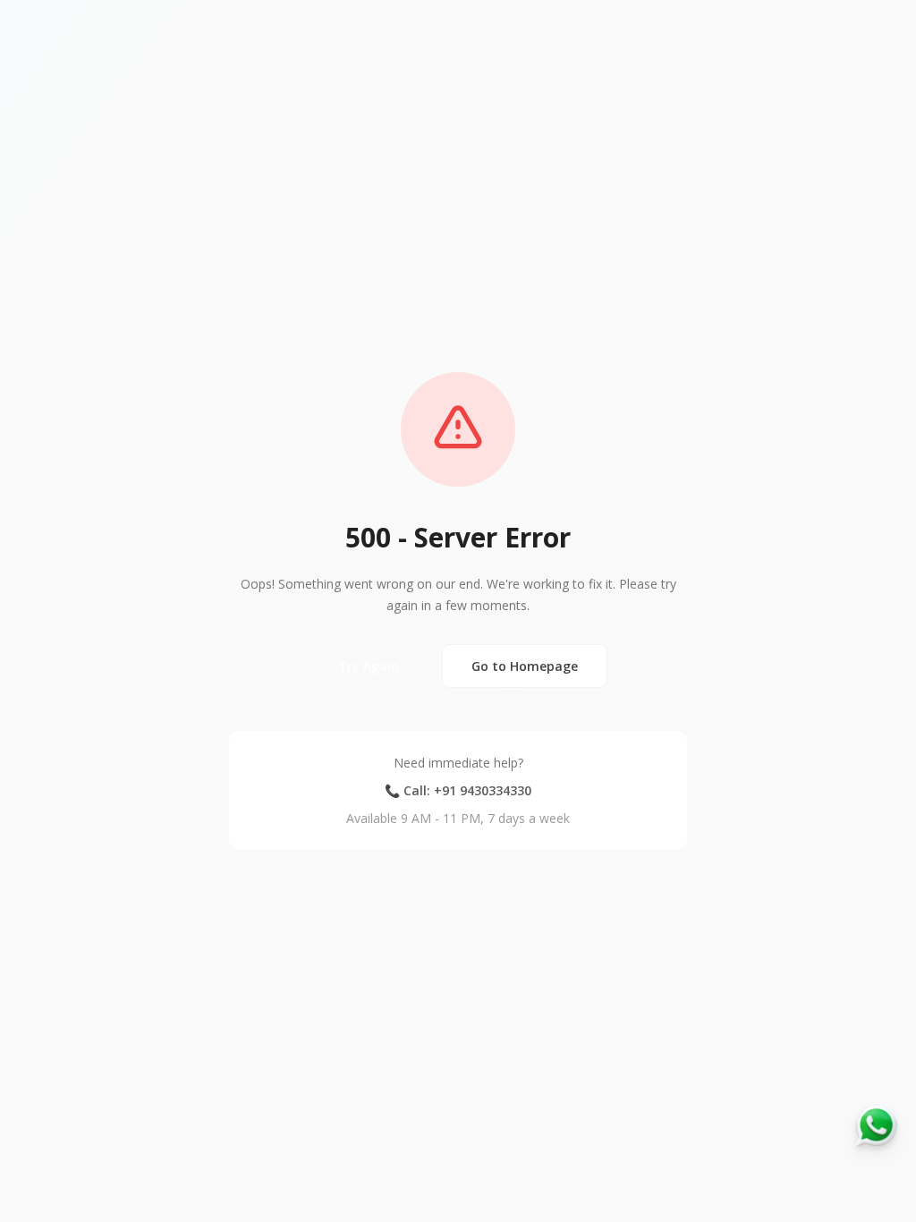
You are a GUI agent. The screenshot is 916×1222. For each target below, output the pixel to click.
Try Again (368, 666)
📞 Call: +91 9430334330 (458, 790)
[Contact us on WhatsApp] (877, 1125)
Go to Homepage (524, 666)
